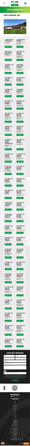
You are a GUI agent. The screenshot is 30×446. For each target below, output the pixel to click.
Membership (15, 406)
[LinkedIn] (16, 439)
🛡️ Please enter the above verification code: (11, 372)
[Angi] (18, 439)
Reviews (15, 416)
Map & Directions (15, 426)
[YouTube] (11, 439)
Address (5, 360)
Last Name (17, 355)
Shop (15, 411)
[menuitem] (5, 443)
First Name (5, 355)
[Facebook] (7, 439)
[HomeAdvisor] (20, 439)
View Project (8, 46)
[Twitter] (9, 439)
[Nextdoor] (22, 439)
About (15, 403)
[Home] (14, 2)
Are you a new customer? (8, 363)
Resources (15, 408)
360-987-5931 (15, 399)
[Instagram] (13, 439)
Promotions (15, 414)
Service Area (15, 409)
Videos (15, 413)
